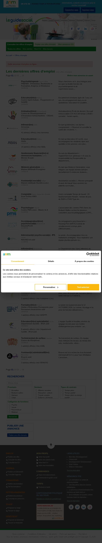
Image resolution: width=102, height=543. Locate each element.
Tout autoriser (83, 287)
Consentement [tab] (17, 261)
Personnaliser (49, 287)
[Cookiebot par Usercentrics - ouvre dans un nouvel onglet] (88, 254)
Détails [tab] (51, 261)
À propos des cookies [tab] (84, 261)
